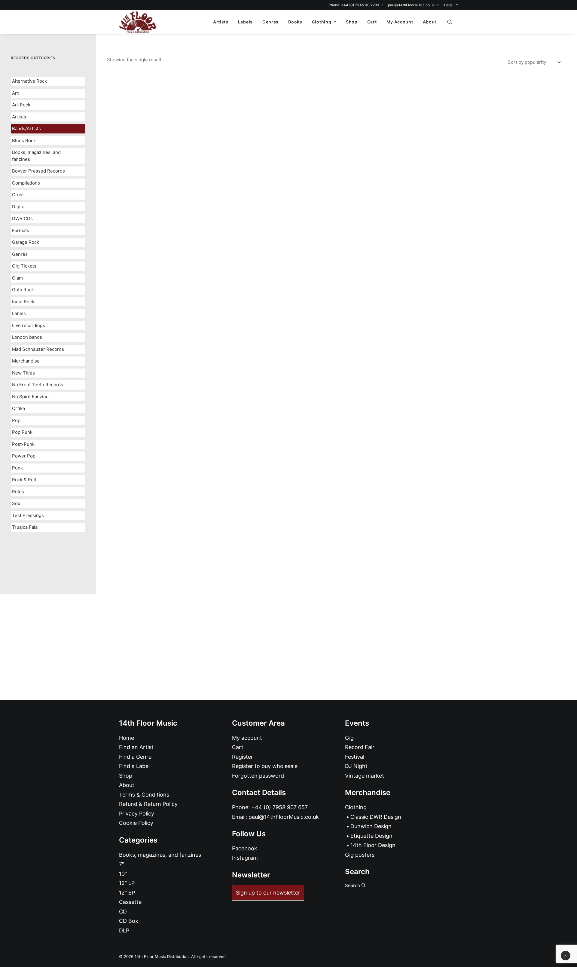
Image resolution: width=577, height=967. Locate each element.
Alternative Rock (29, 81)
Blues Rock (24, 140)
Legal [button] (448, 5)
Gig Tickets (24, 266)
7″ (121, 864)
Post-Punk (23, 444)
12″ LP (127, 883)
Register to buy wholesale (265, 766)
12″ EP (127, 892)
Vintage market (364, 776)
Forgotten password (258, 776)
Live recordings (28, 325)
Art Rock (21, 105)
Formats (20, 230)
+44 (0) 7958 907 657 (279, 807)
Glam (17, 278)
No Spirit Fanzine (30, 396)
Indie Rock (23, 301)
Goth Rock (23, 289)
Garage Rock (25, 242)
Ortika (18, 408)
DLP (124, 930)
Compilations (26, 183)
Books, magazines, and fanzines (36, 155)
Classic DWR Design (375, 817)
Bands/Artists (26, 128)
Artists (220, 21)
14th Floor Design (372, 845)
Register (242, 757)
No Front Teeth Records (37, 384)
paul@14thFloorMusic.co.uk (411, 5)
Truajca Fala (25, 527)
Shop (352, 21)
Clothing (321, 21)
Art (15, 93)
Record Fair (359, 747)
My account (247, 738)
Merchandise (26, 361)
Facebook (244, 848)
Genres (270, 21)
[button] (452, 22)
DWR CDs (22, 218)
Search (353, 885)
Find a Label (134, 766)
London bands (27, 337)
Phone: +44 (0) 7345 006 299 (353, 5)
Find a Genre (135, 757)
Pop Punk (22, 432)
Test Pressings (28, 515)
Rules (18, 491)
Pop (16, 420)
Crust (18, 194)
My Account (399, 21)
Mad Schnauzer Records (38, 349)
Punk (17, 468)
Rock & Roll (24, 479)
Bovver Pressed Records (38, 171)
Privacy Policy (136, 813)
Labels (245, 21)
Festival (354, 757)
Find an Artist (136, 747)
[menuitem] (356, 5)
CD (123, 911)
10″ (123, 874)
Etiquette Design (371, 836)
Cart (372, 21)
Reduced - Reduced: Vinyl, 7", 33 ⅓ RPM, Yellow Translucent (336, 558)
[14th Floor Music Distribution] (137, 22)
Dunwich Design (371, 826)
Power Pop (23, 456)
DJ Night (356, 766)
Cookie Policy (136, 823)
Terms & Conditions (144, 794)
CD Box (128, 921)
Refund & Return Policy (148, 804)
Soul (17, 503)
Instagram (245, 858)
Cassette (130, 902)
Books (295, 21)
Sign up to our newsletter (268, 892)
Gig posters (359, 855)
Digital (19, 207)
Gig (349, 738)
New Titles (23, 373)
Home (126, 738)
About (430, 21)
